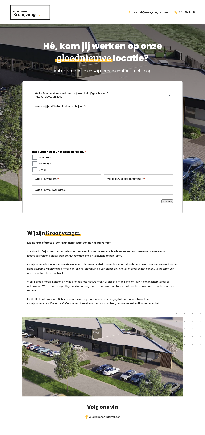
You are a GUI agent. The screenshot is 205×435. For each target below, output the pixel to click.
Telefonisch (45, 157)
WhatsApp (45, 163)
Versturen (167, 201)
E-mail (42, 170)
